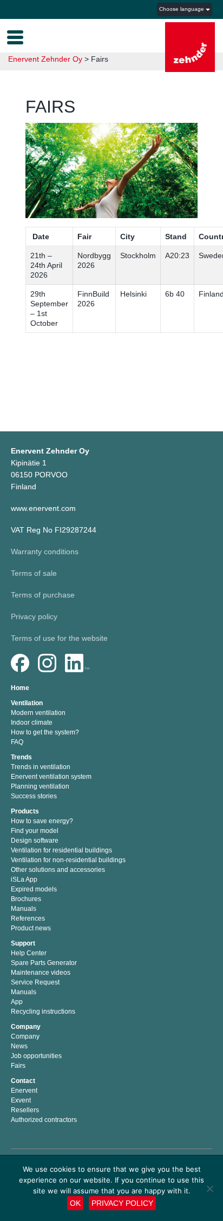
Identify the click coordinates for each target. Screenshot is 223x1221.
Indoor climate (32, 722)
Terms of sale (34, 573)
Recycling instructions (43, 1011)
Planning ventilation (40, 786)
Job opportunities (36, 1056)
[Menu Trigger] (15, 36)
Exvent (21, 1100)
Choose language (182, 9)
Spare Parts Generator (44, 963)
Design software (34, 840)
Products (25, 811)
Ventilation (27, 703)
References (28, 918)
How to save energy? (42, 821)
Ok (75, 1203)
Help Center (29, 953)
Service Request (35, 982)
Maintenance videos (40, 972)
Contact (23, 1081)
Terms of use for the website (59, 638)
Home (20, 688)
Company (26, 1026)
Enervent (24, 1090)
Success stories (34, 796)
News (19, 1046)
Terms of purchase (43, 594)
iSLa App (24, 879)
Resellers (25, 1110)
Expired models (34, 889)
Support (23, 943)
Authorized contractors (44, 1120)
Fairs (18, 1065)
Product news (31, 928)
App (17, 1002)
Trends (21, 757)
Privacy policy (34, 616)
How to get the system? (45, 732)
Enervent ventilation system (51, 776)
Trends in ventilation (40, 767)
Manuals (23, 909)
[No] (209, 1188)
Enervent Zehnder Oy (45, 59)
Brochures (26, 899)
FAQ (17, 742)
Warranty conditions (44, 551)
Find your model (34, 831)
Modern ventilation (38, 713)
